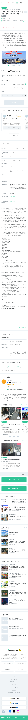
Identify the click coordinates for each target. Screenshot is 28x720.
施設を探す (7, 669)
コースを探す (20, 669)
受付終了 (23, 717)
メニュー (24, 3)
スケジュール (9, 717)
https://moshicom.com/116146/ (9, 308)
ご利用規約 (14, 684)
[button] (8, 65)
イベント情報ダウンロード (14, 488)
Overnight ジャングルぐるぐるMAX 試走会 (17, 601)
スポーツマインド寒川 (14, 618)
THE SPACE (10, 380)
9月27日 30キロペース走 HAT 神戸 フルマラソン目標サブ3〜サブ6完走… (17, 567)
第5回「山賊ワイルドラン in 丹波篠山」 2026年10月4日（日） (17, 550)
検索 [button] (17, 3)
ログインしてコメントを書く (14, 366)
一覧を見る (23, 404)
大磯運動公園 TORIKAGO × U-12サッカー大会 (17, 517)
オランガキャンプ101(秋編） (18, 501)
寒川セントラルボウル (14, 626)
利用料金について (14, 681)
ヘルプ (14, 676)
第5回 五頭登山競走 (13, 532)
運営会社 (14, 690)
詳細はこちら (12, 196)
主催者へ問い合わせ (14, 479)
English (13, 2)
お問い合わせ (14, 679)
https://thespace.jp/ (14, 156)
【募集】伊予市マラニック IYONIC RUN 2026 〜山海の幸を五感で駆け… (17, 542)
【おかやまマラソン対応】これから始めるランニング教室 (17, 584)
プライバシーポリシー (14, 687)
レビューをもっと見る (14, 135)
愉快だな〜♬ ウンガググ (13, 115)
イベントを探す (7, 663)
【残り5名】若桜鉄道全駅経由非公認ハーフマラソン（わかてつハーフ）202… (18, 593)
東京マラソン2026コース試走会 (10, 127)
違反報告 (24, 474)
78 (12, 386)
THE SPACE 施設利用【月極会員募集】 (10, 459)
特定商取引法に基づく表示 (14, 692)
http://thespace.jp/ (16, 382)
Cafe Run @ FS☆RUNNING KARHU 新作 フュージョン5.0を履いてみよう (17, 508)
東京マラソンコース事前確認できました (11, 119)
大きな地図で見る (23, 327)
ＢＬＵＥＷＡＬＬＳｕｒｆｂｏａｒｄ (17, 635)
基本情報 (3, 717)
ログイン (21, 3)
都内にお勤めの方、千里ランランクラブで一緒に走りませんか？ (17, 575)
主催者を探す (20, 663)
